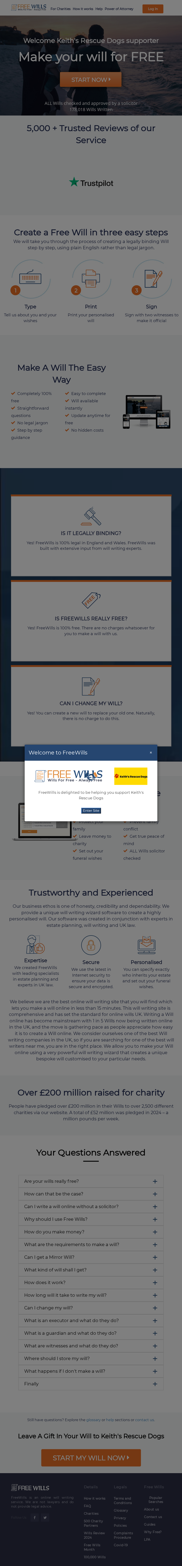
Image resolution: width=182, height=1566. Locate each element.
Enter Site (91, 810)
